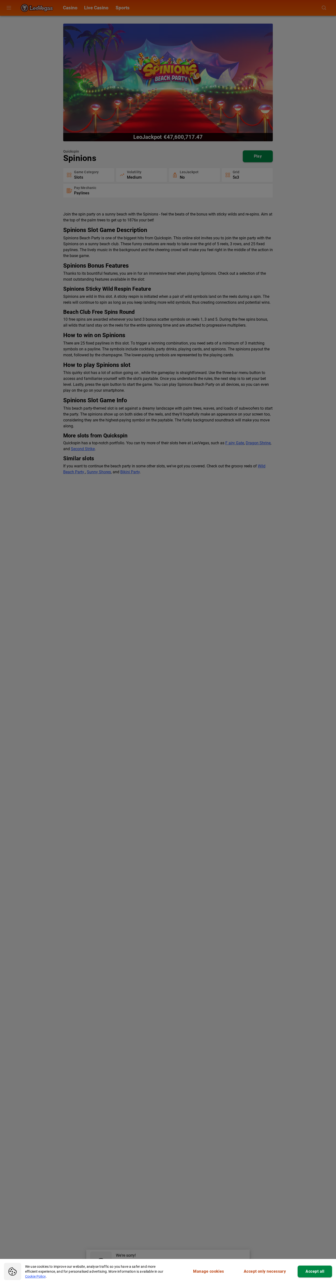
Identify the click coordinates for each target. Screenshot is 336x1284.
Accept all (314, 1271)
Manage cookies (208, 1271)
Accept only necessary (265, 1271)
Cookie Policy (35, 1276)
